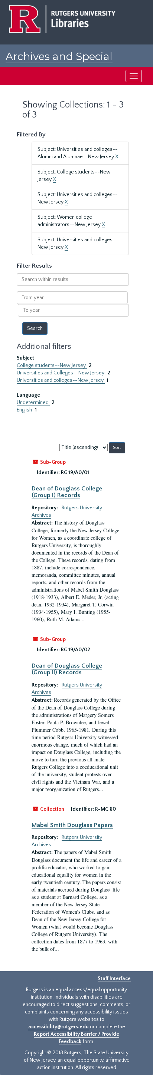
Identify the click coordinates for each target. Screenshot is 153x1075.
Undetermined (33, 403)
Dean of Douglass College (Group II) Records (67, 669)
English (25, 410)
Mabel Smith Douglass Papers (72, 825)
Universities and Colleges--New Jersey (61, 373)
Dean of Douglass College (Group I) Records (67, 492)
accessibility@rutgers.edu (58, 1027)
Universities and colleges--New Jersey (61, 380)
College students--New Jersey (52, 365)
